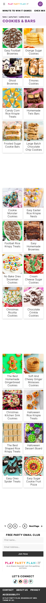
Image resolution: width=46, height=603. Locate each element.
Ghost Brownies (12, 82)
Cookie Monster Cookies (12, 213)
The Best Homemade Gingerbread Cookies (12, 381)
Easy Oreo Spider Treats (12, 480)
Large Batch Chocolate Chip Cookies (34, 146)
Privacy (35, 590)
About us (22, 590)
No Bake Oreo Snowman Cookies (12, 279)
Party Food (13, 17)
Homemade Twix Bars (34, 112)
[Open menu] (4, 4)
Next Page (36, 526)
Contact (8, 590)
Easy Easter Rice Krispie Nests (34, 213)
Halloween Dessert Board (33, 447)
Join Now (23, 554)
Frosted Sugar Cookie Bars (12, 145)
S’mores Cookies (34, 82)
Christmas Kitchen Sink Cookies (12, 415)
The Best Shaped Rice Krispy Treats (12, 448)
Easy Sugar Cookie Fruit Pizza (33, 481)
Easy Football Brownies (12, 52)
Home (5, 17)
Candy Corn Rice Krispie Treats (12, 113)
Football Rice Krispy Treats (12, 245)
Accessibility (11, 595)
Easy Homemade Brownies (34, 246)
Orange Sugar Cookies (33, 52)
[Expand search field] (40, 4)
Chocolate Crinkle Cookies (33, 312)
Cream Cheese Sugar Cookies (33, 279)
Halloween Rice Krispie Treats (34, 415)
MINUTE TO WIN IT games (17, 10)
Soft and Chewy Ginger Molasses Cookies (33, 381)
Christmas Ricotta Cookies (12, 312)
